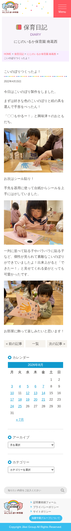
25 (20, 406)
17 (12, 399)
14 (43, 393)
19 (27, 399)
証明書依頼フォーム (44, 502)
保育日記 (19, 54)
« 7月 (20, 420)
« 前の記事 (14, 344)
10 (12, 393)
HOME (7, 54)
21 (43, 399)
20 (35, 399)
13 (35, 393)
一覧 (35, 344)
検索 (62, 490)
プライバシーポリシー (46, 507)
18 (20, 399)
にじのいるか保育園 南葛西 (41, 54)
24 (12, 406)
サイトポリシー (42, 511)
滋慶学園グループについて (46, 518)
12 (27, 393)
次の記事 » (57, 344)
